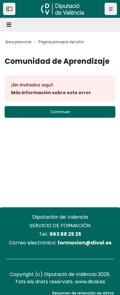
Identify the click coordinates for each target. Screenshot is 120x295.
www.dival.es (90, 281)
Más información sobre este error (51, 93)
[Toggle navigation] (9, 25)
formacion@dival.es (84, 242)
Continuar (60, 111)
